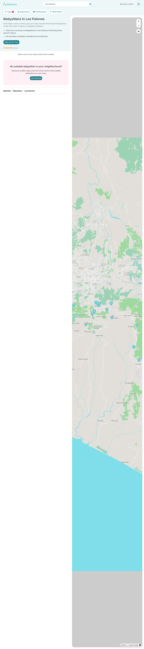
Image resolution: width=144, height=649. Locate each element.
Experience (24, 12)
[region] (107, 332)
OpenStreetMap (133, 645)
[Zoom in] (138, 21)
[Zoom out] (138, 25)
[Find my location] (138, 31)
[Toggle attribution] (140, 645)
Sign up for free (11, 42)
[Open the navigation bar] (139, 4)
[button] (137, 325)
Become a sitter (127, 4)
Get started (36, 78)
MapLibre (124, 645)
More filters (57, 12)
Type (10, 12)
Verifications (40, 12)
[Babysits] (10, 4)
